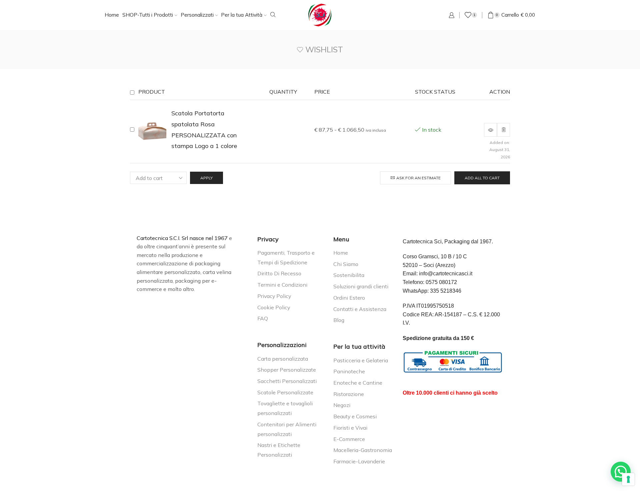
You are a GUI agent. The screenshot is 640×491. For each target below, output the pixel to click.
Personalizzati (197, 15)
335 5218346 (445, 291)
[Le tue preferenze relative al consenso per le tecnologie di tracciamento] (628, 479)
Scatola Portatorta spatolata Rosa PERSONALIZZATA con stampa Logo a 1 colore (204, 129)
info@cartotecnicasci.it (445, 273)
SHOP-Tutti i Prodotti (147, 15)
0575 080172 (441, 282)
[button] (621, 472)
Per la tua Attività (241, 15)
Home (112, 15)
